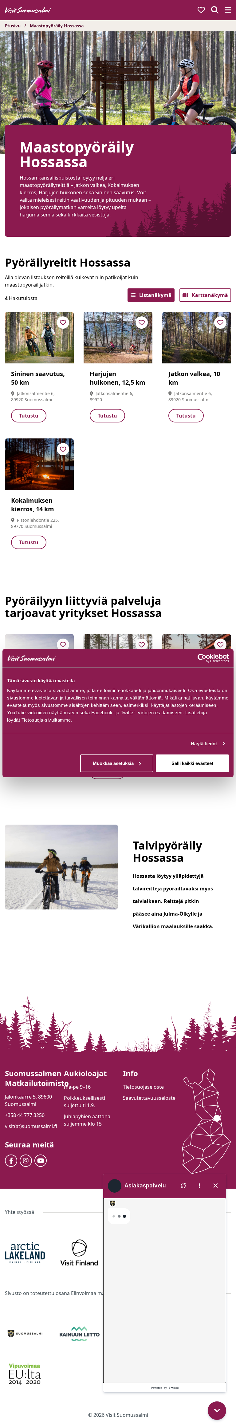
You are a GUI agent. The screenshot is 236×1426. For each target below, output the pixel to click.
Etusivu (13, 26)
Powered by (165, 1387)
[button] (218, 1375)
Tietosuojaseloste (143, 1086)
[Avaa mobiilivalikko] (228, 10)
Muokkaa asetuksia (113, 763)
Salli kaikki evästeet (192, 763)
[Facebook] (11, 1161)
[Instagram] (26, 1161)
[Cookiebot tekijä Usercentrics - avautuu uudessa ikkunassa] (202, 658)
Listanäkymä (154, 295)
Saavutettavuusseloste (149, 1098)
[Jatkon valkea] (196, 337)
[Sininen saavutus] (39, 337)
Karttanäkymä (209, 295)
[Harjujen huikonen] (118, 337)
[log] (164, 1282)
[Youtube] (40, 1161)
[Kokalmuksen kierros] (39, 464)
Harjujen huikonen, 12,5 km (117, 378)
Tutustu (28, 415)
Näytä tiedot (204, 743)
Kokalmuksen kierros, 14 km (32, 504)
